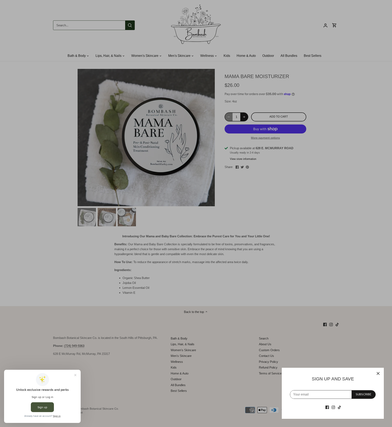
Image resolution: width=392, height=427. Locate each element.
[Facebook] (327, 407)
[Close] (378, 373)
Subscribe (363, 394)
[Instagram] (333, 407)
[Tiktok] (339, 407)
